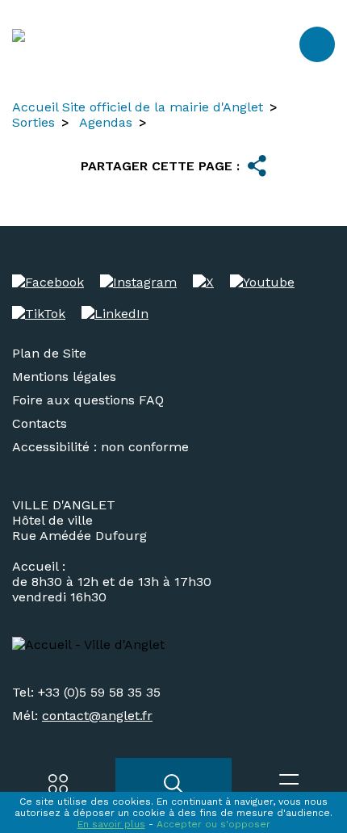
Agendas (105, 122)
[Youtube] (262, 282)
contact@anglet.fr (97, 715)
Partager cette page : (160, 166)
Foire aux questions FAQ (88, 400)
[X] (203, 282)
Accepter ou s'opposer (213, 824)
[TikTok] (38, 313)
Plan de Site (49, 353)
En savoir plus (111, 824)
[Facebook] (48, 282)
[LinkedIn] (115, 313)
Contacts (39, 423)
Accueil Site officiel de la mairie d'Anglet (137, 107)
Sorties (33, 122)
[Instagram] (138, 282)
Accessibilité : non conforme (100, 446)
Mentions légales (64, 376)
